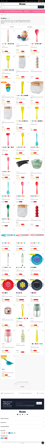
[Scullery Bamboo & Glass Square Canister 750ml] (37, 87)
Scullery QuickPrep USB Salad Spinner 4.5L (36, 174)
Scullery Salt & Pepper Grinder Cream (36, 71)
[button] (11, 26)
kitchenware (3, 21)
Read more (2, 23)
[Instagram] (20, 414)
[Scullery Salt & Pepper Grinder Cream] (37, 62)
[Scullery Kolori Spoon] (37, 35)
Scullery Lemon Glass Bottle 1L (20, 345)
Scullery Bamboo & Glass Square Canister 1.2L (22, 221)
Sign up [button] (39, 403)
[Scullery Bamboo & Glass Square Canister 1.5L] (8, 113)
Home (2, 14)
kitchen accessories (21, 20)
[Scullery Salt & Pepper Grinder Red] (37, 211)
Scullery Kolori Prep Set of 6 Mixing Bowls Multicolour (22, 46)
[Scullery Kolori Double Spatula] (22, 87)
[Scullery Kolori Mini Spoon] (8, 188)
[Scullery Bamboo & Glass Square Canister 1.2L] (22, 211)
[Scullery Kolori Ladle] (37, 113)
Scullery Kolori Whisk (19, 321)
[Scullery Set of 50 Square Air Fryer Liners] (8, 310)
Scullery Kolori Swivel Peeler (35, 347)
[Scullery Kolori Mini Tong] (8, 235)
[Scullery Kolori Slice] (22, 113)
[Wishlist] (3, 3)
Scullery (3, 72)
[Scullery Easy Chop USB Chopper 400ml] (37, 310)
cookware (27, 20)
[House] (22, 4)
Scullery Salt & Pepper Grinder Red (36, 220)
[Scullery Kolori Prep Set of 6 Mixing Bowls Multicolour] (22, 35)
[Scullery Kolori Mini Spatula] (22, 139)
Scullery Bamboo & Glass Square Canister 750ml (37, 98)
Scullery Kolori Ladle (34, 124)
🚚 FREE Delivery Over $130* (31, 1)
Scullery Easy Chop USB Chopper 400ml (37, 321)
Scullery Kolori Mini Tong (5, 246)
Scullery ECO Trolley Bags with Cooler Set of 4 (8, 98)
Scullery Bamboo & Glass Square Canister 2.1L (22, 72)
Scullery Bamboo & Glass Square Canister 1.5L (8, 123)
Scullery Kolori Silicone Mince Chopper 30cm (7, 373)
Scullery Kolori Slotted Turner (6, 73)
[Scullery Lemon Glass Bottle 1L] (22, 335)
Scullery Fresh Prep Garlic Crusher (21, 173)
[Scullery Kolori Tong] (8, 35)
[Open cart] (43, 3)
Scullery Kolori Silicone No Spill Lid (36, 270)
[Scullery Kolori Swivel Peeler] (37, 335)
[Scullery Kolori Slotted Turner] (8, 62)
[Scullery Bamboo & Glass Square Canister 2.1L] (22, 62)
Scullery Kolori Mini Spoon (6, 199)
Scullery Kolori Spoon (34, 47)
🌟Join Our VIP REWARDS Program (30, 0)
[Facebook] (17, 414)
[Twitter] (24, 414)
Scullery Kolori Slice (19, 124)
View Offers (41, 1)
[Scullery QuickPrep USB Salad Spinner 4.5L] (37, 163)
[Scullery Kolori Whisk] (22, 310)
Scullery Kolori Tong (5, 47)
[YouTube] (27, 414)
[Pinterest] (22, 414)
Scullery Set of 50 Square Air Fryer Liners (8, 319)
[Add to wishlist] (14, 30)
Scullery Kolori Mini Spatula (20, 150)
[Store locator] (41, 3)
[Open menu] (1, 3)
